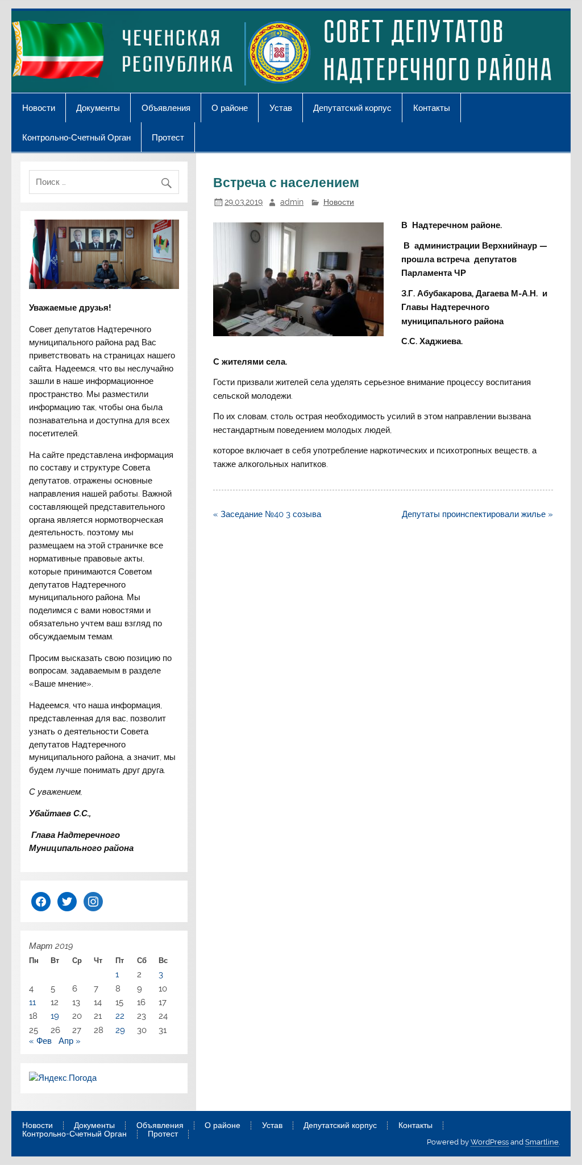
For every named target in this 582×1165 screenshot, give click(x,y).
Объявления (166, 108)
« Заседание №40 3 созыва (267, 514)
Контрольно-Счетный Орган (76, 137)
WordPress (490, 1142)
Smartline (542, 1142)
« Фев (40, 1041)
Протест (168, 137)
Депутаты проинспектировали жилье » (477, 514)
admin (292, 201)
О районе (229, 108)
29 (120, 1030)
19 (55, 1016)
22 (119, 1016)
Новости (38, 108)
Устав (280, 108)
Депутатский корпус (352, 108)
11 (32, 1002)
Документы (98, 108)
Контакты (431, 108)
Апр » (70, 1041)
